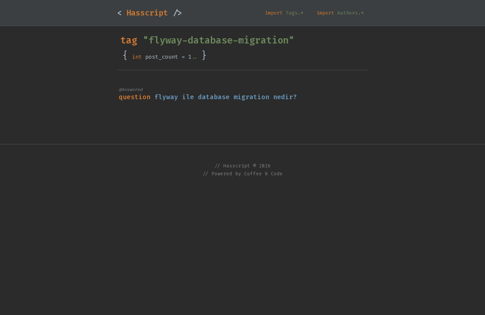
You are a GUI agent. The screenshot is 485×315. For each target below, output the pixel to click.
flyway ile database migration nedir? (225, 97)
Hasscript (149, 13)
